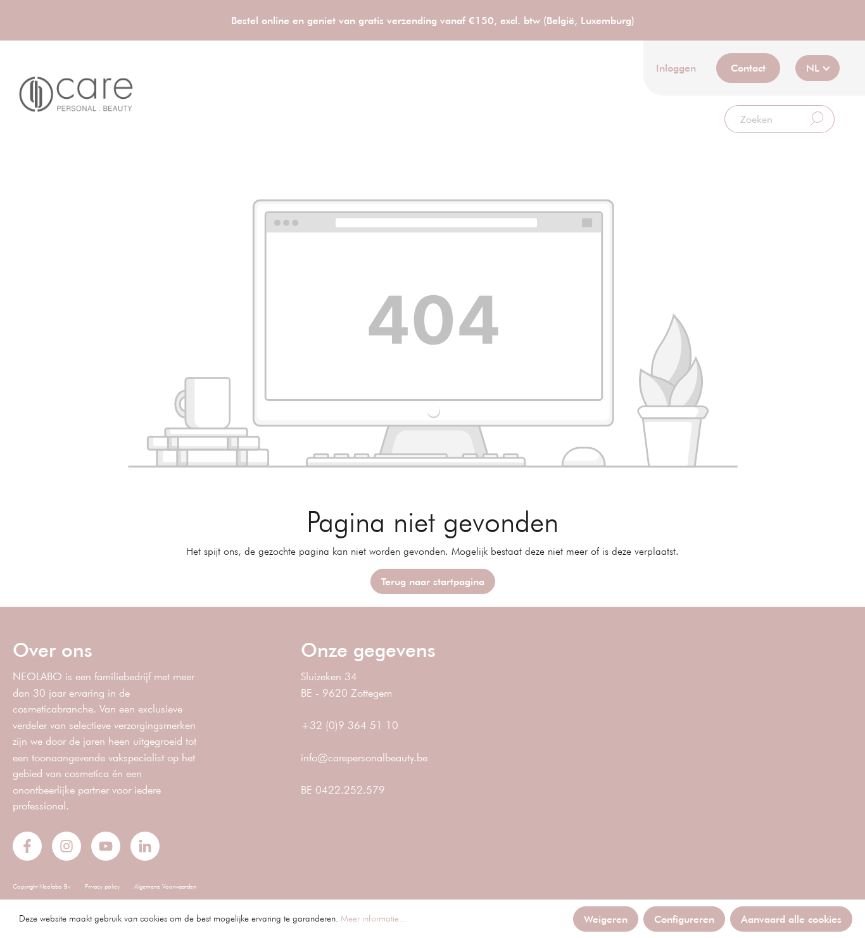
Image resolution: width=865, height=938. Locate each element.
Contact (748, 67)
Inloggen (676, 67)
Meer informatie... (374, 918)
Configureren (684, 918)
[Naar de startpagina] (76, 94)
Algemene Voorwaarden (165, 886)
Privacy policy (102, 886)
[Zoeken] (817, 119)
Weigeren (606, 918)
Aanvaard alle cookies (791, 918)
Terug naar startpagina (432, 581)
